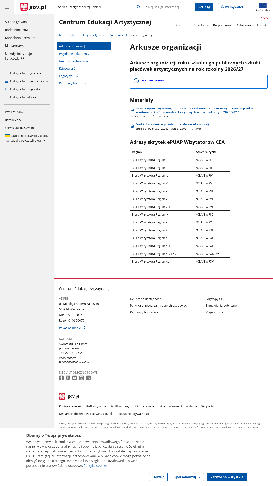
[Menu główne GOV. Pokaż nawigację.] (7, 7)
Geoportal (207, 406)
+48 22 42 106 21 (71, 353)
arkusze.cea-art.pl (154, 80)
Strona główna (20, 21)
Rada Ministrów (16, 30)
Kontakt (262, 25)
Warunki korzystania (183, 406)
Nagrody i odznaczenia (74, 61)
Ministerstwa (14, 45)
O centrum (181, 25)
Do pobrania (222, 25)
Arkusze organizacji (72, 46)
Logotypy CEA (68, 76)
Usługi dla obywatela (25, 73)
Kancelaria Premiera (20, 38)
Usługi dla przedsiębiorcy (28, 81)
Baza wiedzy (13, 120)
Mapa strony (214, 312)
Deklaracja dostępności (146, 299)
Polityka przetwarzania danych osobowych (159, 305)
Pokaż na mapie (72, 328)
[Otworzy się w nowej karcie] (62, 378)
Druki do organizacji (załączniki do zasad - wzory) (172, 126)
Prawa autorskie (154, 406)
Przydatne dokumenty (74, 54)
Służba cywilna (96, 406)
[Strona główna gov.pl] (60, 35)
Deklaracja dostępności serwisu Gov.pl (85, 414)
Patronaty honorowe (73, 83)
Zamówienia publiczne (221, 305)
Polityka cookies (70, 406)
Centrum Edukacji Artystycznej (105, 22)
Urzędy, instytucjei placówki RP (18, 56)
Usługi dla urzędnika (24, 89)
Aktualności (244, 25)
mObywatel (234, 8)
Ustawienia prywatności (132, 414)
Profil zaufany (14, 112)
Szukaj (204, 7)
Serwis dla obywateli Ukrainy (27, 138)
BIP (136, 406)
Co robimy (201, 25)
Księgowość (67, 68)
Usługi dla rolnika (22, 97)
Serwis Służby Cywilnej (20, 128)
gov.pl (73, 396)
